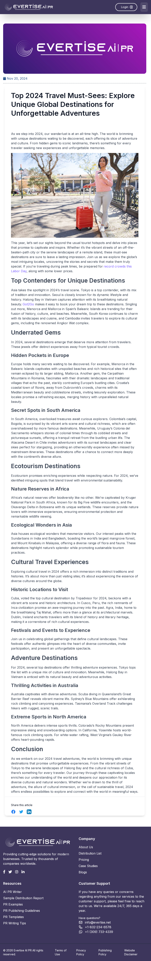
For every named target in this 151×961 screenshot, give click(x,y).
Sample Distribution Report (23, 898)
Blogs (83, 872)
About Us (86, 847)
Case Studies (88, 866)
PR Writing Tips (14, 923)
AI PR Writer (12, 892)
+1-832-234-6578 (98, 927)
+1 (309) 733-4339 (99, 932)
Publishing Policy (105, 952)
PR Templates (13, 917)
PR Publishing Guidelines (21, 911)
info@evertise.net (98, 922)
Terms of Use (60, 952)
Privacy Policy (81, 952)
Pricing (84, 860)
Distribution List (90, 853)
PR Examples (13, 904)
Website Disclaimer (130, 952)
